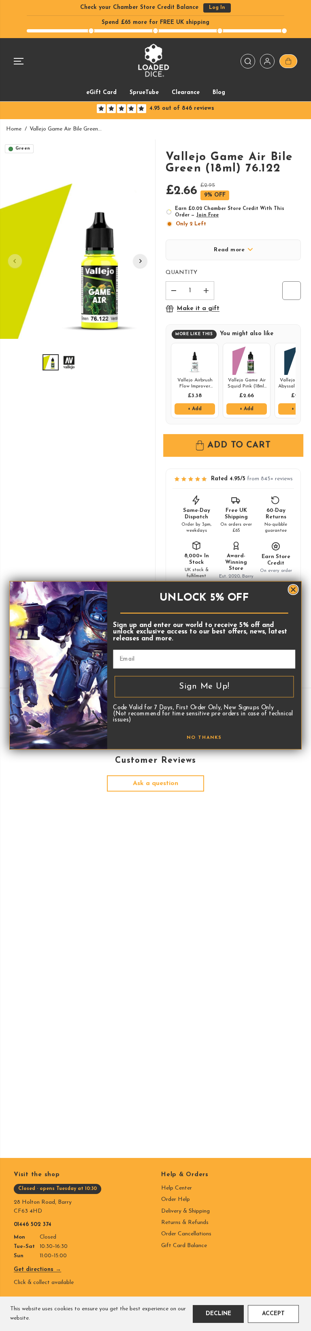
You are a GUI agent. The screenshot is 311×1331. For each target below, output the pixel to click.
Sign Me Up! (204, 687)
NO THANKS (204, 738)
